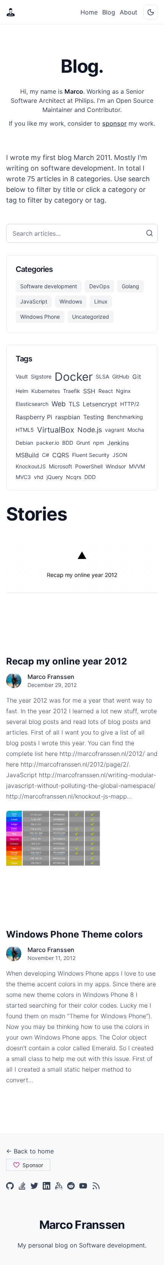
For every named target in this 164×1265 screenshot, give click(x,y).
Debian (24, 442)
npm (98, 442)
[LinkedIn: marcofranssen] (46, 1186)
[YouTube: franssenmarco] (83, 1186)
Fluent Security (90, 455)
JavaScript (33, 301)
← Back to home (30, 1151)
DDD (90, 477)
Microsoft (60, 466)
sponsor (114, 123)
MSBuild (27, 455)
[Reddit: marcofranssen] (71, 1186)
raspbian (67, 417)
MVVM (137, 466)
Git (136, 376)
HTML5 (25, 429)
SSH (89, 391)
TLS (74, 404)
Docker (74, 376)
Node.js (89, 430)
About (128, 12)
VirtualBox (55, 429)
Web (58, 404)
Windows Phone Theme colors (74, 934)
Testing (93, 417)
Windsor (116, 466)
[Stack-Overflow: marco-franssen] (22, 1186)
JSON (120, 455)
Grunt (83, 442)
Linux (101, 301)
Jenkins (118, 443)
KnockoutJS (31, 466)
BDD (67, 442)
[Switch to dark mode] (150, 12)
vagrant (114, 429)
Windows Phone (40, 316)
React (105, 391)
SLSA (102, 376)
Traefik (71, 391)
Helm (22, 391)
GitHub (120, 376)
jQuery (55, 477)
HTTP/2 (129, 404)
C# (45, 455)
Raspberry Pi (34, 417)
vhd (38, 477)
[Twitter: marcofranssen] (34, 1186)
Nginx (123, 391)
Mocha (135, 429)
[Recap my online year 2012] (82, 565)
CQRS (60, 455)
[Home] (10, 12)
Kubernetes (45, 391)
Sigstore (41, 376)
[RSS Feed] (96, 1185)
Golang (130, 286)
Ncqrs (73, 477)
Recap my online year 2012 (66, 661)
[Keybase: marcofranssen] (59, 1186)
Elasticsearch (32, 404)
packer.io (47, 442)
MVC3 (23, 477)
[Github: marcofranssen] (10, 1186)
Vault (22, 376)
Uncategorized (90, 316)
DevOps (99, 286)
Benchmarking (125, 417)
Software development (48, 286)
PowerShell (89, 466)
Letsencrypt (100, 404)
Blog (108, 12)
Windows (70, 301)
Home (89, 12)
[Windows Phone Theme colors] (82, 838)
